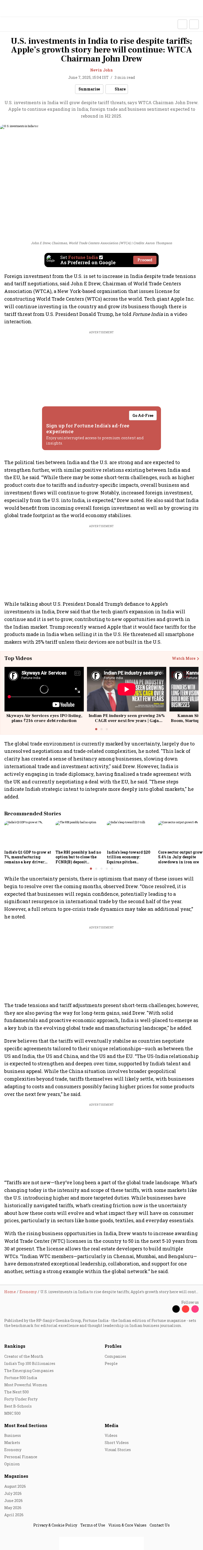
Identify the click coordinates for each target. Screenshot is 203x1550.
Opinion (12, 1463)
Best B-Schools (18, 1406)
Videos (111, 1435)
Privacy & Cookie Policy (55, 1525)
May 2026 (12, 1507)
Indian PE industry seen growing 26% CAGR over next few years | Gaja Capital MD (127, 720)
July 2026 (13, 1493)
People (111, 1363)
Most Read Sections (25, 1425)
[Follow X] (176, 1309)
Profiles (113, 1346)
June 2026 (13, 1500)
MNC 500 (12, 1413)
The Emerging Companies (29, 1370)
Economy (12, 1449)
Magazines (16, 1476)
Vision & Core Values (127, 1525)
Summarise (89, 89)
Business (12, 1435)
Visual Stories (118, 1449)
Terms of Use (92, 1525)
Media (111, 1425)
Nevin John (101, 70)
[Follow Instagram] (195, 1309)
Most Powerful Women (25, 1384)
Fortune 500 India (20, 1377)
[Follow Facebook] (166, 1309)
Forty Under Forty (21, 1399)
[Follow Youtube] (185, 1309)
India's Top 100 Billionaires (29, 1363)
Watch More (183, 658)
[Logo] (16, 24)
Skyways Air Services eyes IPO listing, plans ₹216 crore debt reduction (44, 718)
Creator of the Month (23, 1356)
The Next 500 (16, 1391)
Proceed (144, 259)
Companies (115, 1356)
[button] (182, 24)
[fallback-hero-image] (28, 834)
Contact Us (160, 1525)
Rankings (14, 1346)
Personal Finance (20, 1456)
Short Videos (117, 1442)
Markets (12, 1442)
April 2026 (14, 1514)
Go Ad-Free (142, 415)
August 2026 (15, 1486)
